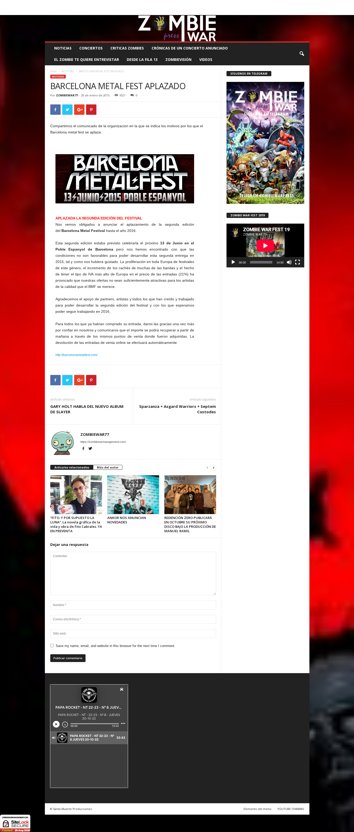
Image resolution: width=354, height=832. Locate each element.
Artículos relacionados (71, 467)
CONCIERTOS (91, 48)
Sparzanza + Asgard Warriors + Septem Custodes (177, 409)
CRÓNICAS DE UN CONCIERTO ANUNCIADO (190, 48)
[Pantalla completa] (297, 262)
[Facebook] (281, 11)
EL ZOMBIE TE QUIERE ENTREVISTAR (86, 59)
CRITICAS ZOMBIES (127, 48)
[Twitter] (297, 11)
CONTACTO (242, 4)
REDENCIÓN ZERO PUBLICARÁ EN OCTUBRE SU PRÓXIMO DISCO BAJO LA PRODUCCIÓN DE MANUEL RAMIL (190, 524)
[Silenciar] (289, 262)
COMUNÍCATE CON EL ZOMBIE (182, 4)
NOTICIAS (63, 48)
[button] (301, 54)
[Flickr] (289, 11)
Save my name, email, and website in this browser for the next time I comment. (115, 646)
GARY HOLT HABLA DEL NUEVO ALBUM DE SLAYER (87, 409)
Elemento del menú (257, 809)
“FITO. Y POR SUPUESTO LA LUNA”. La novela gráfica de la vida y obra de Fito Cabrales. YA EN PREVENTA (76, 524)
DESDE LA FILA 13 (142, 59)
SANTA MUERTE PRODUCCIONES (133, 4)
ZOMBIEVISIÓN (178, 59)
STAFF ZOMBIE (219, 4)
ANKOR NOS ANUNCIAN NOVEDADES (126, 519)
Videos (205, 59)
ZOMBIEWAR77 (67, 95)
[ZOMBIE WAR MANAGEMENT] (177, 28)
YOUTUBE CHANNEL (291, 809)
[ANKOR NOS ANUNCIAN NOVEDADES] (133, 494)
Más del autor (107, 467)
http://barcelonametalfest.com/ (76, 355)
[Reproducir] (233, 262)
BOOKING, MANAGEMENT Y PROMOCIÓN (75, 4)
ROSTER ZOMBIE (267, 4)
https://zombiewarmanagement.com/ (103, 441)
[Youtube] (305, 11)
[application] (265, 245)
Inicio (53, 71)
